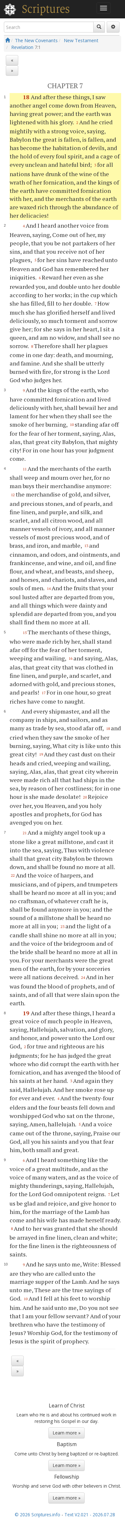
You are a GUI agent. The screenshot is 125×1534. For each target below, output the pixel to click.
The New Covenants (36, 40)
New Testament (81, 40)
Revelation (22, 47)
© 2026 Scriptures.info (37, 1514)
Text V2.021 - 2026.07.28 (89, 1514)
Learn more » (66, 1433)
